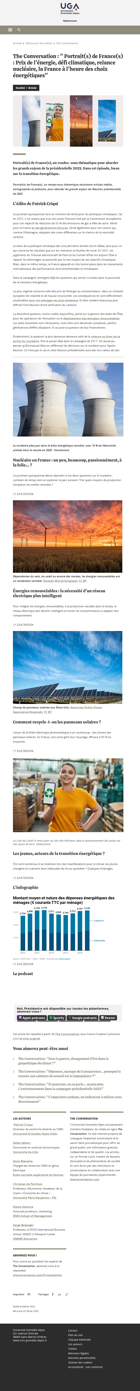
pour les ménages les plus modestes (53, 300)
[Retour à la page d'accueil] (70, 9)
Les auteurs (75, 1344)
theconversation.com (84, 1179)
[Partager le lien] (67, 1294)
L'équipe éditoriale (79, 1339)
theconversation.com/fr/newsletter (37, 1275)
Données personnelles (82, 1358)
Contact (72, 1330)
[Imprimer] (29, 1294)
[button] (19, 30)
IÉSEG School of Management (32, 1216)
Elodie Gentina (23, 1207)
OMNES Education (25, 1239)
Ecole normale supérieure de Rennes (38, 1175)
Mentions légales (78, 1353)
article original (30, 1039)
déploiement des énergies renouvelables (91, 318)
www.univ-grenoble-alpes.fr (30, 1340)
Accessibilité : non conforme (85, 1367)
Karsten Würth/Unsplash (60, 581)
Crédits (72, 1348)
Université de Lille (25, 1152)
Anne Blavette (23, 1161)
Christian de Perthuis (27, 1184)
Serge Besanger (23, 1225)
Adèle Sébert (22, 1143)
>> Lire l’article (23, 494)
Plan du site (75, 1335)
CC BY (83, 581)
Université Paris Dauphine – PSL (35, 1198)
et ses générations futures (50, 228)
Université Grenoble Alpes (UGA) (35, 1134)
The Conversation (67, 1034)
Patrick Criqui (23, 1125)
